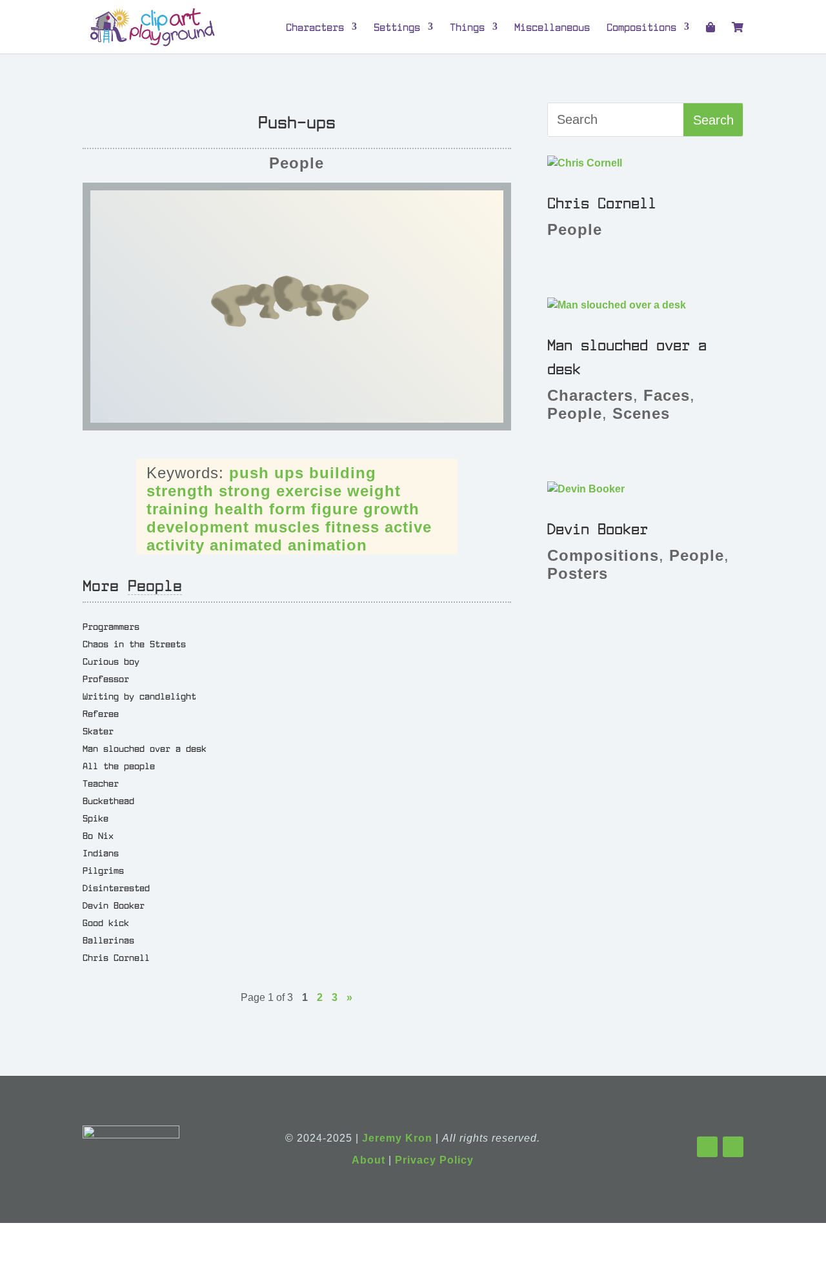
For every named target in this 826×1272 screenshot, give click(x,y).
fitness (352, 527)
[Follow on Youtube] (733, 1146)
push (249, 472)
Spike (95, 817)
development (197, 527)
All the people (119, 765)
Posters (577, 573)
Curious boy (111, 661)
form (287, 509)
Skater (98, 730)
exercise (309, 491)
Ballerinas (108, 939)
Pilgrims (103, 870)
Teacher (101, 783)
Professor (106, 678)
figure (334, 509)
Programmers (111, 626)
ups (289, 472)
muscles (287, 527)
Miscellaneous (552, 27)
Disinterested (116, 887)
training (177, 509)
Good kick (106, 922)
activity (175, 545)
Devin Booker (114, 905)
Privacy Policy (434, 1160)
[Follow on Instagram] (707, 1146)
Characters (315, 27)
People (296, 163)
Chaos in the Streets (134, 643)
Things (467, 27)
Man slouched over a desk (144, 748)
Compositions (641, 27)
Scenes (641, 413)
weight (374, 491)
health (239, 509)
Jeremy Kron (397, 1138)
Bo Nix (98, 835)
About (368, 1160)
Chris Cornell (116, 957)
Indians (101, 852)
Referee (101, 713)
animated (246, 545)
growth (391, 509)
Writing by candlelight (139, 696)
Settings (397, 27)
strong (245, 491)
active (408, 527)
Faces (666, 395)
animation (327, 545)
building (342, 472)
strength (180, 491)
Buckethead (108, 800)
